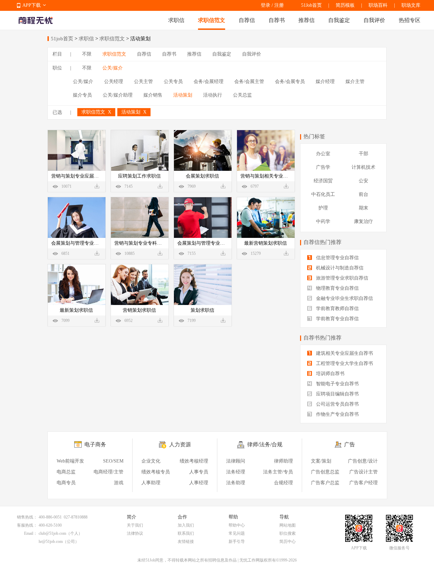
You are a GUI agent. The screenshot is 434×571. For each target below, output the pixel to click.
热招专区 (409, 20)
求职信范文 (211, 20)
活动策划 (182, 95)
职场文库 (410, 5)
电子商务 (95, 444)
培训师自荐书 (329, 373)
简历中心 (287, 541)
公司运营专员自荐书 (337, 404)
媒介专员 (82, 95)
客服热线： (27, 525)
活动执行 (212, 95)
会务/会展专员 (290, 81)
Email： (30, 533)
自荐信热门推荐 (322, 242)
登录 (265, 5)
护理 (323, 207)
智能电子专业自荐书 (337, 383)
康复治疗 (363, 221)
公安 (363, 180)
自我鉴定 (339, 20)
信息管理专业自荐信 (337, 257)
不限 (87, 54)
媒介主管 (355, 81)
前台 (363, 194)
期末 (363, 207)
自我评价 (374, 20)
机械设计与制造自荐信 (339, 267)
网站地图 (287, 525)
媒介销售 (152, 95)
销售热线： (27, 517)
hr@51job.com (51, 541)
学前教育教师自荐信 (337, 308)
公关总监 (242, 95)
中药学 (323, 221)
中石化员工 (323, 194)
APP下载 (31, 5)
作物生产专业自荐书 (337, 414)
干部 (363, 153)
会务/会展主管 (249, 81)
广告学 (323, 167)
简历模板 (345, 5)
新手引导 (237, 541)
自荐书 (277, 20)
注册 (279, 5)
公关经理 (113, 81)
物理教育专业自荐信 (337, 288)
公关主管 (143, 81)
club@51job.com (52, 533)
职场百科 (378, 5)
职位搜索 (287, 533)
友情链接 (186, 541)
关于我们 (135, 525)
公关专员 (173, 81)
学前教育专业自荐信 (337, 318)
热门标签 (314, 136)
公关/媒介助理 (118, 95)
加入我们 (186, 525)
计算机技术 (363, 167)
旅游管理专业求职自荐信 (341, 278)
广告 (349, 444)
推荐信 (306, 20)
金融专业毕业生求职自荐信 (344, 298)
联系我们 (186, 533)
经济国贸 (323, 180)
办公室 (323, 153)
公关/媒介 (112, 67)
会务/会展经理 (208, 81)
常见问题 (237, 533)
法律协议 (135, 533)
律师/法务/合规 (264, 444)
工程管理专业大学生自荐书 (344, 363)
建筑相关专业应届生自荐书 (344, 353)
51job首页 (62, 38)
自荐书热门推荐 (322, 338)
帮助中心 (237, 525)
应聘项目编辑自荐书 (337, 393)
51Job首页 (311, 5)
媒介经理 (325, 81)
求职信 (176, 20)
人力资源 (180, 444)
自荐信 (247, 20)
